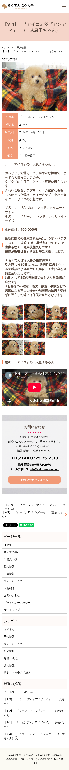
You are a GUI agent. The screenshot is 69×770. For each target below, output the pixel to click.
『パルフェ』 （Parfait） (20, 692)
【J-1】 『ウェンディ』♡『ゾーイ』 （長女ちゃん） (34, 724)
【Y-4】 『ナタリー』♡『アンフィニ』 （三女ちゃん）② (34, 736)
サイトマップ (12, 609)
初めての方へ (12, 552)
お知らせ (9, 629)
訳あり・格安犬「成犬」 (18, 672)
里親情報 (9, 573)
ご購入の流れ (12, 559)
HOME (5, 47)
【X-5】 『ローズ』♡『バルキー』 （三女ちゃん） (32, 514)
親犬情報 (9, 566)
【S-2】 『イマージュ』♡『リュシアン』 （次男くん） (35, 506)
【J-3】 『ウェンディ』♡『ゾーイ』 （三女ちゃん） (34, 701)
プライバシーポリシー (17, 602)
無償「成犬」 (12, 658)
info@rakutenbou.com (44, 469)
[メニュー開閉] (64, 6)
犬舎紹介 (9, 588)
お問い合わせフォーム (34, 479)
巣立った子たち (13, 581)
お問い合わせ (12, 595)
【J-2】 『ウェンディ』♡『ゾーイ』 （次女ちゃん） (34, 713)
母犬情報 (9, 651)
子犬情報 (21, 47)
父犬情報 (9, 665)
